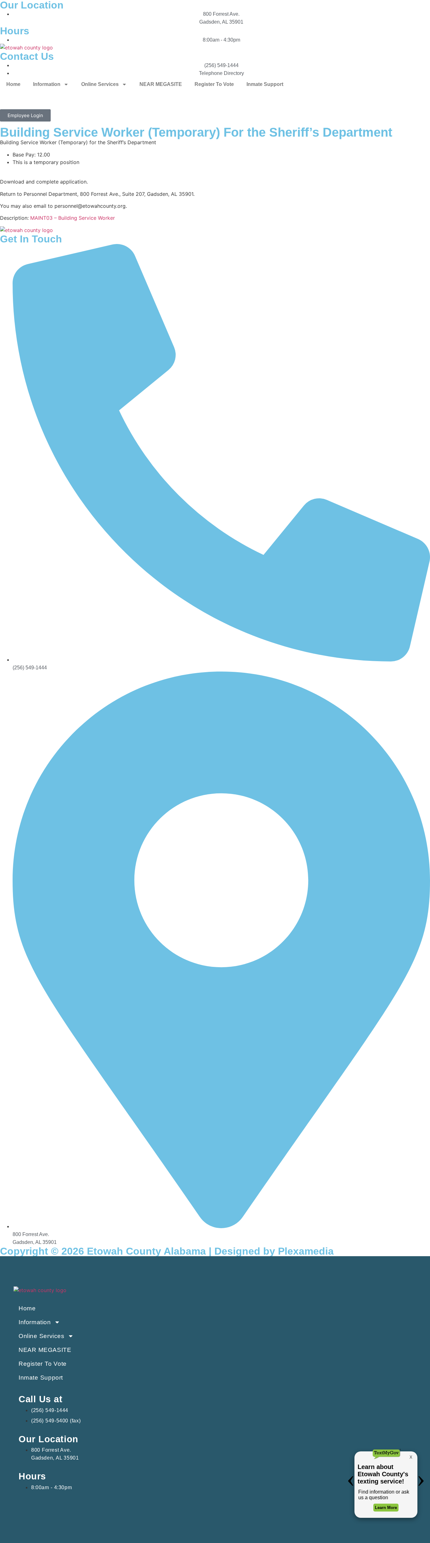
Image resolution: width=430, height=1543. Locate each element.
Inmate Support (264, 84)
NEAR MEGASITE (160, 84)
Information (46, 84)
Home (13, 84)
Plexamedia (306, 1251)
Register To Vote (214, 84)
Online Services (100, 84)
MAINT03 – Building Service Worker (72, 218)
